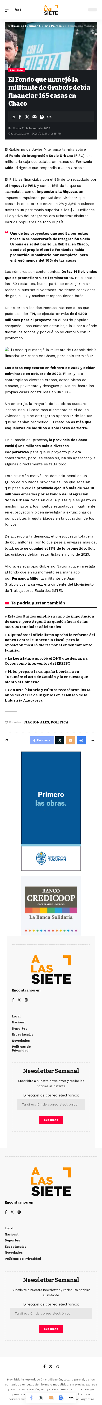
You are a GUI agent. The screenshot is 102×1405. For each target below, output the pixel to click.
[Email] (34, 117)
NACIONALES (36, 722)
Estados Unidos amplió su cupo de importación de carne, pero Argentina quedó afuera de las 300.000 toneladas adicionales (49, 621)
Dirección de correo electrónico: (51, 1095)
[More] (49, 117)
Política (16, 70)
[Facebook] (13, 1000)
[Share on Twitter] (27, 117)
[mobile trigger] (9, 10)
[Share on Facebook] (19, 117)
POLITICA (60, 722)
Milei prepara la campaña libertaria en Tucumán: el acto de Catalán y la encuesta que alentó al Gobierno (46, 676)
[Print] (41, 117)
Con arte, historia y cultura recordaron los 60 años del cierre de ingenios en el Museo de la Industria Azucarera (48, 695)
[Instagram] (26, 1000)
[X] (19, 1000)
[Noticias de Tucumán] (51, 10)
